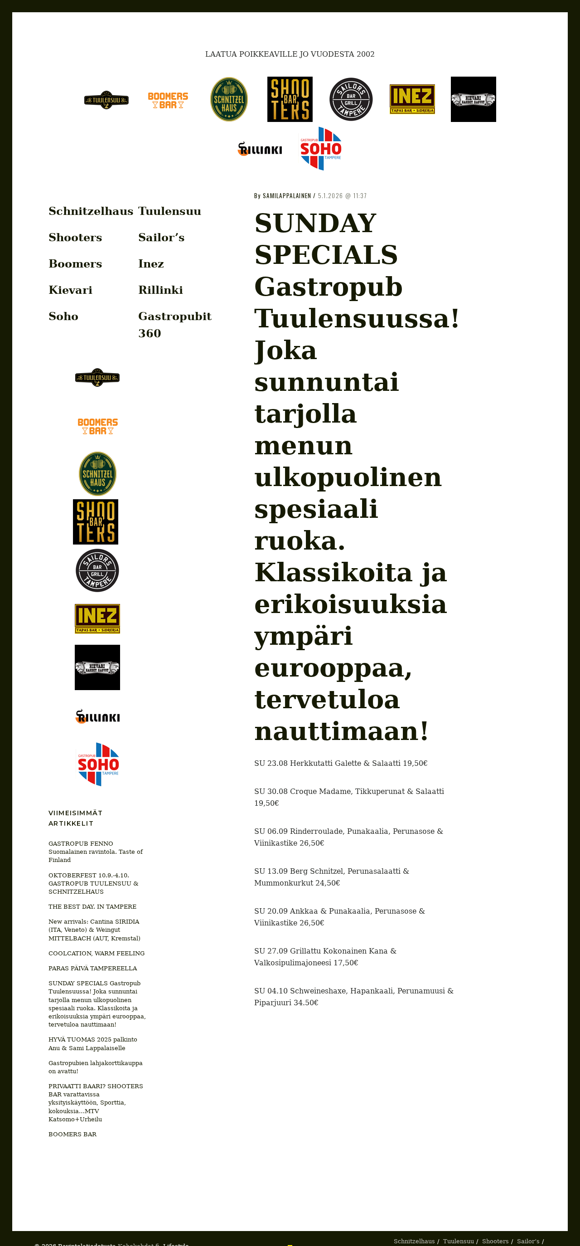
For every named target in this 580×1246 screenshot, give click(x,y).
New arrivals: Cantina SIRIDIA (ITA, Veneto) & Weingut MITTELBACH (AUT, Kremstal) (94, 929)
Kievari (70, 290)
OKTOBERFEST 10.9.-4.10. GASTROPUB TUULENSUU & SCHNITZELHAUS (93, 883)
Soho (63, 316)
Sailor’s (161, 237)
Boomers (75, 263)
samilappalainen (287, 195)
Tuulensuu (169, 211)
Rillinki (160, 290)
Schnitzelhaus (91, 211)
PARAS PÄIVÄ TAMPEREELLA (92, 968)
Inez (151, 263)
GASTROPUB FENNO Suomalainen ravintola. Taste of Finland (95, 851)
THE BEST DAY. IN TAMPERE (92, 906)
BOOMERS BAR (72, 1134)
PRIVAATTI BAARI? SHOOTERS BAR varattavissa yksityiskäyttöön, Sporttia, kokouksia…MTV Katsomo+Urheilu (95, 1103)
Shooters (75, 237)
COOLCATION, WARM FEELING (96, 953)
